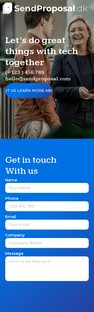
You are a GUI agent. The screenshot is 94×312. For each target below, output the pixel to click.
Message (14, 253)
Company (15, 235)
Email (10, 217)
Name (11, 180)
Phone (12, 198)
